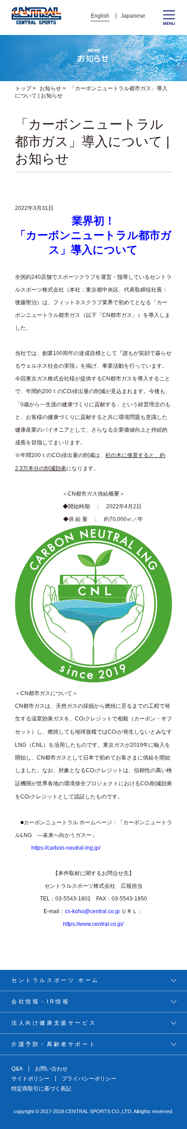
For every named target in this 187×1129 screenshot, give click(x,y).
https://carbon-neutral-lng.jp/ (65, 848)
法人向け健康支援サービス (53, 1023)
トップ (23, 88)
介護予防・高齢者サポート (53, 1044)
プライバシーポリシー (89, 1078)
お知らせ (50, 88)
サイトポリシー (30, 1078)
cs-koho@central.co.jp (92, 911)
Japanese (133, 16)
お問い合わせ (51, 1069)
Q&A (17, 1069)
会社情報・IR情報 (40, 1001)
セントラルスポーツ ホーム (55, 980)
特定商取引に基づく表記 (41, 1088)
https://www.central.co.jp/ (93, 924)
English (100, 16)
